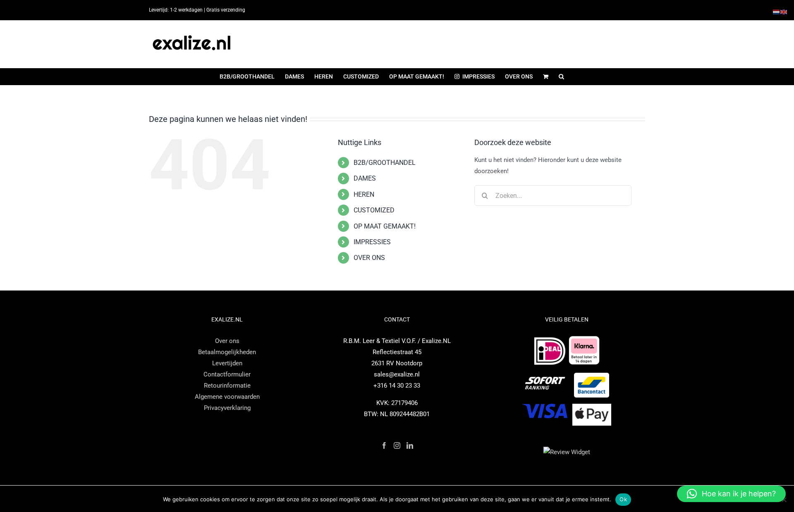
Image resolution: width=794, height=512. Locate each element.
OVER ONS (369, 258)
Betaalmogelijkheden (227, 352)
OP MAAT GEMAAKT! (385, 226)
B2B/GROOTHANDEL (385, 163)
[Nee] (784, 499)
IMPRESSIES (372, 242)
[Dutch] (776, 11)
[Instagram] (397, 445)
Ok (623, 499)
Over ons (227, 341)
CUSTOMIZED (374, 210)
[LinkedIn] (410, 445)
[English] (784, 11)
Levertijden (227, 363)
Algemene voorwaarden (227, 396)
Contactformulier (227, 374)
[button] (561, 76)
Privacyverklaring (227, 408)
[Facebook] (384, 445)
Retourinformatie (227, 385)
